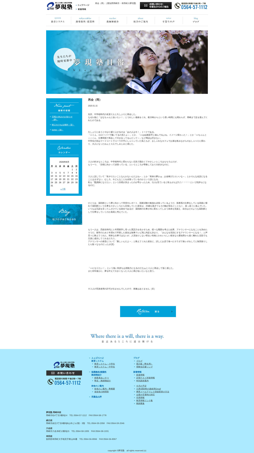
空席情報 (140, 397)
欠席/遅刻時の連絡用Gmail (148, 389)
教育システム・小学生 (104, 364)
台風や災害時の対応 (145, 394)
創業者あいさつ (101, 378)
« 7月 (63, 189)
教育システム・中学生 (104, 367)
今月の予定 (141, 386)
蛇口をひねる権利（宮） (63, 125)
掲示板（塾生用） (144, 364)
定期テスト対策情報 (145, 378)
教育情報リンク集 (144, 400)
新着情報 (140, 375)
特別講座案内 (142, 381)
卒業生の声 (96, 397)
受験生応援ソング (144, 367)
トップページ (97, 358)
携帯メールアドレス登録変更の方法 (152, 392)
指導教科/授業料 (98, 372)
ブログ (139, 361)
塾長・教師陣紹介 (102, 381)
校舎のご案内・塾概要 (104, 389)
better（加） (57, 130)
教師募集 (140, 403)
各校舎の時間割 (101, 392)
